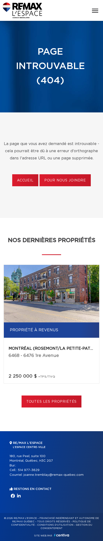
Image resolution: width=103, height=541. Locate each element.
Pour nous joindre (65, 180)
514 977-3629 (29, 470)
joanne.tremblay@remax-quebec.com (53, 475)
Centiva (61, 535)
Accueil (25, 180)
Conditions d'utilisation (55, 525)
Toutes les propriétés (51, 401)
